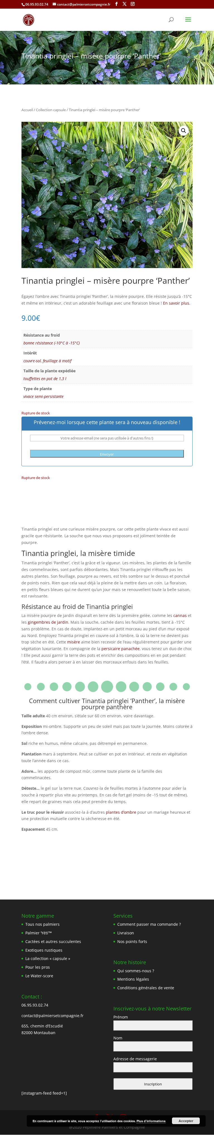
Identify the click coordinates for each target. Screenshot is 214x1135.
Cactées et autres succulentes (53, 941)
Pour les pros (37, 967)
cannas (180, 615)
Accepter (186, 1120)
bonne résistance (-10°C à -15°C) (51, 343)
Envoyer (107, 454)
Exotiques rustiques (43, 950)
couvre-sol (32, 360)
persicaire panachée (120, 648)
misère (73, 642)
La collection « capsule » (47, 958)
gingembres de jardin (48, 622)
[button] (184, 131)
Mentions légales (133, 979)
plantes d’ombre (121, 812)
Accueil (27, 109)
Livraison (125, 932)
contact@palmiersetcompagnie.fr (52, 1015)
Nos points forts (132, 941)
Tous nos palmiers (42, 924)
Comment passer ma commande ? (149, 924)
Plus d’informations (151, 1121)
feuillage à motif (57, 360)
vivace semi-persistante (43, 396)
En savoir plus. (176, 303)
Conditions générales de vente (145, 987)
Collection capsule (51, 109)
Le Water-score (39, 975)
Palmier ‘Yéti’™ (38, 932)
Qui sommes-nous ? (135, 970)
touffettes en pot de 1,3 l (44, 378)
